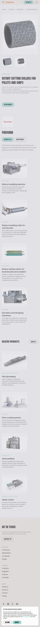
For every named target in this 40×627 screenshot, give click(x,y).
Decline (7, 622)
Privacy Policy (26, 616)
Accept (17, 622)
